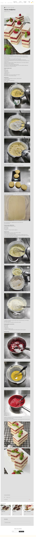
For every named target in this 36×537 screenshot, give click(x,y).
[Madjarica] (17, 507)
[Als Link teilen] (9, 497)
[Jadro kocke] (6, 507)
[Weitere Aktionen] (29, 7)
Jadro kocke (3, 511)
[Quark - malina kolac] (28, 507)
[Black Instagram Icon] (32, 1)
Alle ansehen (32, 503)
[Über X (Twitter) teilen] (6, 497)
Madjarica (14, 511)
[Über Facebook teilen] (4, 497)
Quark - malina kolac (27, 511)
